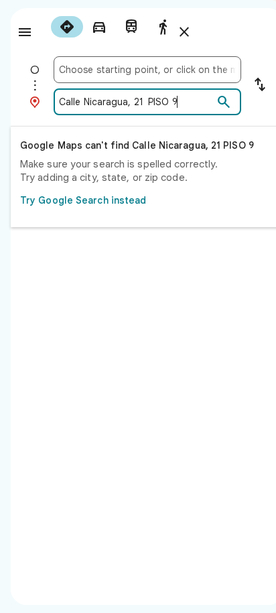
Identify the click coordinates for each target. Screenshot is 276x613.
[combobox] (147, 69)
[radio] (67, 26)
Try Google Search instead (83, 200)
